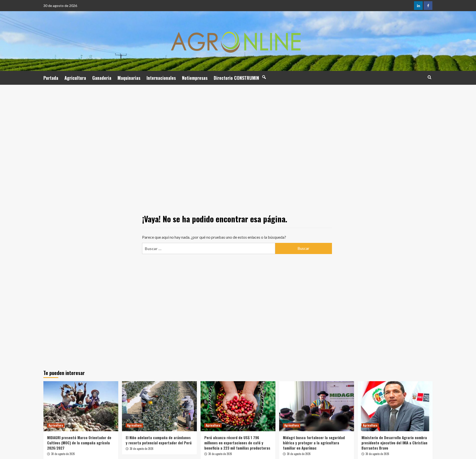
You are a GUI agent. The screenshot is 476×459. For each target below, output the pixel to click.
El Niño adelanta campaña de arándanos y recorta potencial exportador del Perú (159, 440)
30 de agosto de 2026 (63, 454)
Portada (50, 78)
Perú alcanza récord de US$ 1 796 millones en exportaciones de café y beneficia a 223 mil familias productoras (237, 443)
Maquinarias (129, 78)
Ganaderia (101, 78)
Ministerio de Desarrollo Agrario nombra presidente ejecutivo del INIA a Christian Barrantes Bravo (394, 443)
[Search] (429, 77)
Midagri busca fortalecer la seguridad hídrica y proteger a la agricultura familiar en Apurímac (314, 443)
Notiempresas (195, 78)
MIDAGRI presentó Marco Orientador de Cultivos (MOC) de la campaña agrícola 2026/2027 (79, 443)
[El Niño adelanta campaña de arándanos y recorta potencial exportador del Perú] (159, 406)
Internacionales (161, 78)
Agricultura (75, 78)
